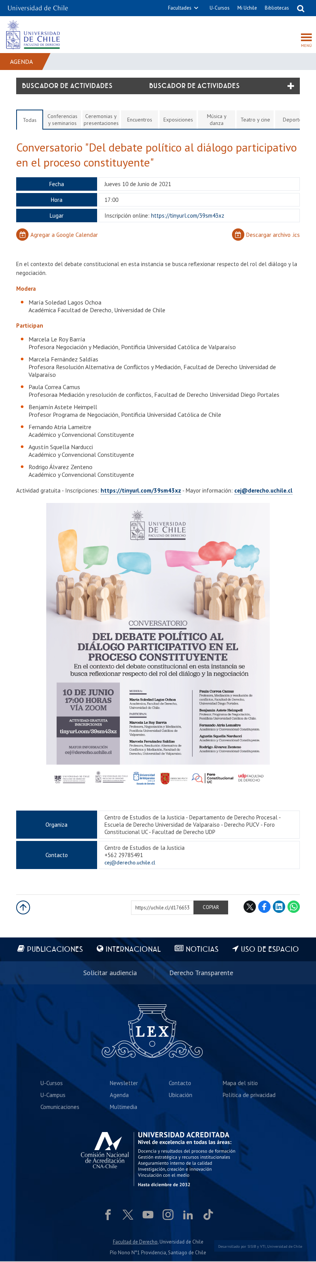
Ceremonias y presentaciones (101, 120)
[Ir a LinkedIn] (188, 1214)
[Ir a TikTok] (208, 1214)
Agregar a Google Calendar (64, 234)
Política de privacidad (249, 1095)
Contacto (180, 1083)
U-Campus (53, 1095)
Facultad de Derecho (135, 1242)
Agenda (21, 61)
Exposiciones (178, 119)
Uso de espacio (270, 949)
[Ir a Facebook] (108, 1214)
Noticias (202, 949)
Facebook (264, 907)
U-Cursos (220, 8)
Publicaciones (55, 949)
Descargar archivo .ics (273, 234)
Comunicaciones (59, 1106)
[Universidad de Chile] (38, 5)
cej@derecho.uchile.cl (263, 490)
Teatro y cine (255, 119)
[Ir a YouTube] (148, 1214)
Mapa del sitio (240, 1083)
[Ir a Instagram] (168, 1214)
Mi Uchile (247, 8)
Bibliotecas (277, 8)
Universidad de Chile (284, 1246)
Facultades (180, 8)
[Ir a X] (128, 1214)
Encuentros (139, 119)
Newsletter (124, 1083)
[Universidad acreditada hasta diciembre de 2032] (158, 1159)
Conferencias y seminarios (62, 120)
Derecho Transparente (201, 972)
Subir (23, 907)
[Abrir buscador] (300, 8)
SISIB (251, 1246)
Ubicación (180, 1095)
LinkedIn (279, 907)
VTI (263, 1246)
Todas (30, 120)
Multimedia (123, 1106)
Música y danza (217, 120)
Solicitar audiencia (110, 972)
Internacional (133, 949)
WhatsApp (293, 907)
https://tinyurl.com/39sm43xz (141, 490)
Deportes (293, 119)
